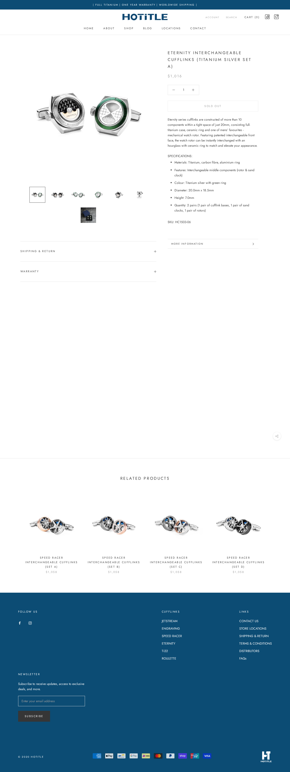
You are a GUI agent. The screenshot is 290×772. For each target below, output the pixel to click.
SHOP (129, 28)
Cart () (252, 17)
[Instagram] (30, 622)
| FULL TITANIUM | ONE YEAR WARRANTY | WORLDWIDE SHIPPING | (145, 5)
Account (212, 17)
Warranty (29, 271)
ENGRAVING (171, 628)
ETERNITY (168, 643)
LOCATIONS (171, 28)
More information (187, 244)
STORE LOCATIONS (252, 628)
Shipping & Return (38, 251)
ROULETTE (169, 658)
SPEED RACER (172, 636)
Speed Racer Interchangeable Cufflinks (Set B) (114, 562)
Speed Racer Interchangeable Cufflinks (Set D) (238, 562)
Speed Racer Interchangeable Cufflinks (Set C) (176, 562)
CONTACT (198, 28)
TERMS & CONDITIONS (255, 643)
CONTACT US (249, 621)
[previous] (14, 531)
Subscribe (34, 716)
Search (231, 17)
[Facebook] (19, 622)
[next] (276, 531)
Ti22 (165, 651)
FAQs (242, 658)
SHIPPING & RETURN (254, 636)
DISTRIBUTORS (249, 651)
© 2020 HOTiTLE (31, 757)
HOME (89, 28)
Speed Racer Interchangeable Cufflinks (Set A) (51, 562)
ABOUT (109, 28)
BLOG (147, 28)
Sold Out (212, 106)
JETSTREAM (169, 621)
